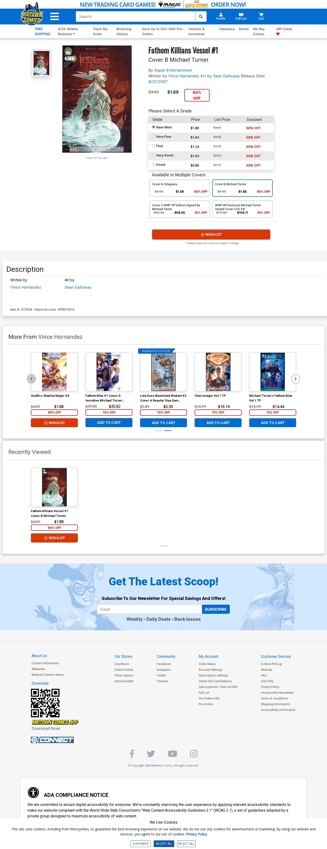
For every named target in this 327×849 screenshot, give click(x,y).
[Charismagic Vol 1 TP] (218, 371)
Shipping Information (275, 704)
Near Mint (164, 127)
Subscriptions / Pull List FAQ (218, 687)
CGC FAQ (267, 681)
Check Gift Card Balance (215, 681)
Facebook (164, 664)
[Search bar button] (201, 16)
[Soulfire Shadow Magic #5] (54, 371)
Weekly (134, 619)
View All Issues (96, 158)
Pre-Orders (206, 704)
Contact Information (45, 663)
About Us (39, 656)
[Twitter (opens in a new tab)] (151, 756)
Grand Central (123, 669)
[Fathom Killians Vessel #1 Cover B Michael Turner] (54, 487)
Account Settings (210, 669)
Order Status (207, 664)
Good (160, 164)
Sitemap (266, 669)
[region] (31, 378)
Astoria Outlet (123, 681)
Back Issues (187, 619)
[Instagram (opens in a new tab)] (193, 756)
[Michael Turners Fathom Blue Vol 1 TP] (272, 371)
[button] (54, 16)
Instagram (164, 669)
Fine (159, 146)
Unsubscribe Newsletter (277, 692)
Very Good (164, 155)
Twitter (161, 675)
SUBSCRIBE (216, 609)
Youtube (162, 681)
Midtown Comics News (48, 674)
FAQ (264, 675)
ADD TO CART (109, 422)
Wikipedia (38, 669)
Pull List (204, 692)
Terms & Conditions (274, 698)
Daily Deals (158, 619)
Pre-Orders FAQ (209, 698)
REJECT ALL (186, 843)
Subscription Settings (213, 675)
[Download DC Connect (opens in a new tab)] (61, 740)
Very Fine (163, 136)
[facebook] (132, 756)
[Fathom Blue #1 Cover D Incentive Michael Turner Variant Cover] (108, 371)
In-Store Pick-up (271, 664)
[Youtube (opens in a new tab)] (172, 756)
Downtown (121, 664)
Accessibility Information (278, 710)
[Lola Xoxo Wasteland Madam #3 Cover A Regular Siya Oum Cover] (163, 371)
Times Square (123, 675)
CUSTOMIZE (141, 843)
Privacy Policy (270, 687)
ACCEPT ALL (164, 843)
